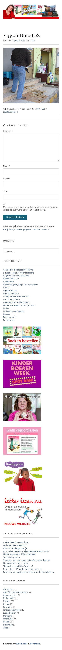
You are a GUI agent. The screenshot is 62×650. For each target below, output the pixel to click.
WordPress (22, 643)
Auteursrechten (10, 595)
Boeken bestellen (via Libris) (15, 542)
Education (7, 607)
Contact (6, 287)
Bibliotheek (8, 598)
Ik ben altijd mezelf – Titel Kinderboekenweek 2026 (25, 551)
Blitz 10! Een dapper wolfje (15, 548)
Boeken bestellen (11, 278)
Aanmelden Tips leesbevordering (18, 269)
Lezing (6, 308)
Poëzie (6, 621)
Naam (6, 166)
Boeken (6, 601)
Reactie (7, 131)
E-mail (6, 178)
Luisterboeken (9, 613)
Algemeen (7, 589)
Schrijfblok (8, 624)
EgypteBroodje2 (10, 112)
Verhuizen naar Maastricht (15, 545)
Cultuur (6, 604)
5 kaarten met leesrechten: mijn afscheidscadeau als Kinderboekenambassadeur (26, 562)
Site (5, 191)
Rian (33, 40)
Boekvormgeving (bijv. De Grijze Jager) (20, 284)
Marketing (7, 616)
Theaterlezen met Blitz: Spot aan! (18, 566)
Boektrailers (8, 281)
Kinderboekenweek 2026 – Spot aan (19, 554)
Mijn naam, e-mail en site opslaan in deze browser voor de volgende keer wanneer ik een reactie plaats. (30, 208)
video (5, 627)
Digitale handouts (11, 293)
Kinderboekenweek (12, 610)
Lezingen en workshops (13, 311)
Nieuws (6, 314)
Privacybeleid (9, 320)
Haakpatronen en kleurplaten (16, 302)
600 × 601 (40, 109)
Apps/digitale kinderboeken (15, 592)
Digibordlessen (10, 290)
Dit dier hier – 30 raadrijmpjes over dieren (22, 569)
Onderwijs (7, 618)
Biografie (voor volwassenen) (16, 275)
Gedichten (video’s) (11, 299)
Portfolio (35, 643)
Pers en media (9, 317)
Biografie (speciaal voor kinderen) (18, 272)
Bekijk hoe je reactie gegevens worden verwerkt (26, 229)
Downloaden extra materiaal (16, 296)
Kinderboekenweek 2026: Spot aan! (19, 305)
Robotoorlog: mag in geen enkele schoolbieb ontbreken (28, 572)
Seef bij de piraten (11, 557)
